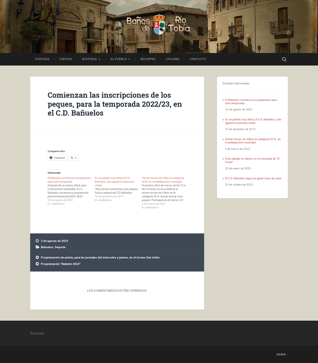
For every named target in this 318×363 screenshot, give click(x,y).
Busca (284, 59)
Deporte (60, 247)
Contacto (198, 59)
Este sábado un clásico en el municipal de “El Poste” (252, 160)
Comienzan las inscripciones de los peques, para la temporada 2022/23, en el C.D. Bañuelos (115, 104)
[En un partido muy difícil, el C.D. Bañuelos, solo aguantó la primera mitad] (118, 189)
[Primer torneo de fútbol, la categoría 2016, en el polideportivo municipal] (165, 192)
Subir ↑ (282, 354)
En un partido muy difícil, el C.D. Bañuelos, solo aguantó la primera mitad (253, 121)
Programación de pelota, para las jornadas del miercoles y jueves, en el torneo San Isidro (100, 257)
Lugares (173, 59)
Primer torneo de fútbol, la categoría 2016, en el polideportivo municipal (253, 141)
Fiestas (65, 59)
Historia (89, 59)
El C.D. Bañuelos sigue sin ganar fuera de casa (253, 178)
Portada (42, 59)
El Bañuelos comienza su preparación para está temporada (251, 101)
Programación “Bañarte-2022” (61, 264)
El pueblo (119, 59)
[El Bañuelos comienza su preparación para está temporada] (71, 191)
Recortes (148, 59)
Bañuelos (47, 247)
